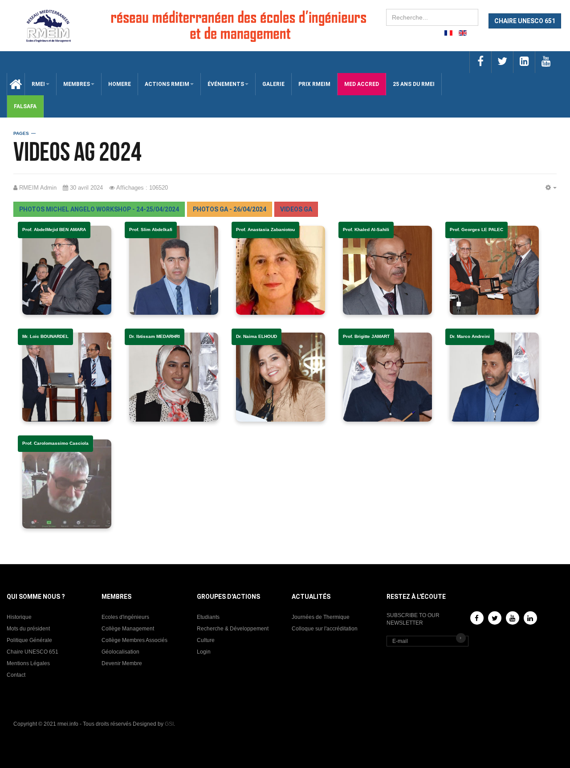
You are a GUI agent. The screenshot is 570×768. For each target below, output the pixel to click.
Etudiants (208, 617)
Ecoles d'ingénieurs (125, 617)
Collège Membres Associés (134, 640)
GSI (169, 724)
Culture (206, 640)
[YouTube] (512, 618)
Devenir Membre (122, 663)
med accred (361, 84)
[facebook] (480, 62)
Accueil (12, 84)
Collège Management (128, 629)
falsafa (25, 106)
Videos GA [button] (296, 209)
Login (204, 652)
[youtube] (546, 62)
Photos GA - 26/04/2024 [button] (229, 209)
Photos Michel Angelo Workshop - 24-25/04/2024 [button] (99, 209)
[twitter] (502, 62)
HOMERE (119, 84)
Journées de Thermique (321, 617)
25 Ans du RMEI (414, 84)
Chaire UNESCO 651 (32, 652)
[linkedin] (524, 62)
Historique (19, 617)
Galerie (273, 84)
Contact (16, 675)
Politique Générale (29, 640)
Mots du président (28, 629)
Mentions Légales (28, 663)
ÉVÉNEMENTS (226, 84)
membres (76, 84)
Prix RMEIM (314, 84)
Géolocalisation (120, 652)
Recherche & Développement (233, 629)
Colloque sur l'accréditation (325, 629)
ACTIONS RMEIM (167, 84)
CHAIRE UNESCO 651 (524, 20)
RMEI (38, 84)
